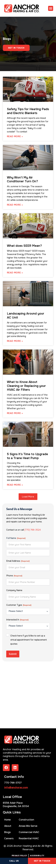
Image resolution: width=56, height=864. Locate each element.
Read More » (15, 136)
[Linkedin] (15, 767)
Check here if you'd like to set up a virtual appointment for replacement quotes (28, 639)
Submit (13, 653)
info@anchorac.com (16, 787)
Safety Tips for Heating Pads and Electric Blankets (28, 111)
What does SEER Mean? (24, 246)
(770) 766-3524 (32, 529)
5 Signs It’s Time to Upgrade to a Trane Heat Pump (27, 456)
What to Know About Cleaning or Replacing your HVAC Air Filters (26, 386)
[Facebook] (6, 767)
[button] (50, 8)
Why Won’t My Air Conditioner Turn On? (22, 179)
